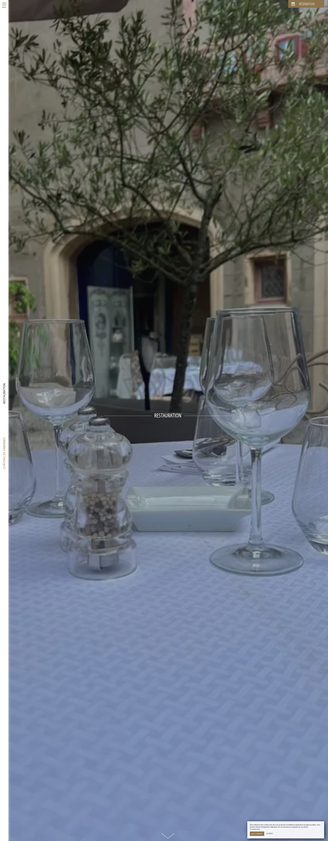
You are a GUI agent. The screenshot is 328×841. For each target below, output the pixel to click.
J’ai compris (257, 833)
